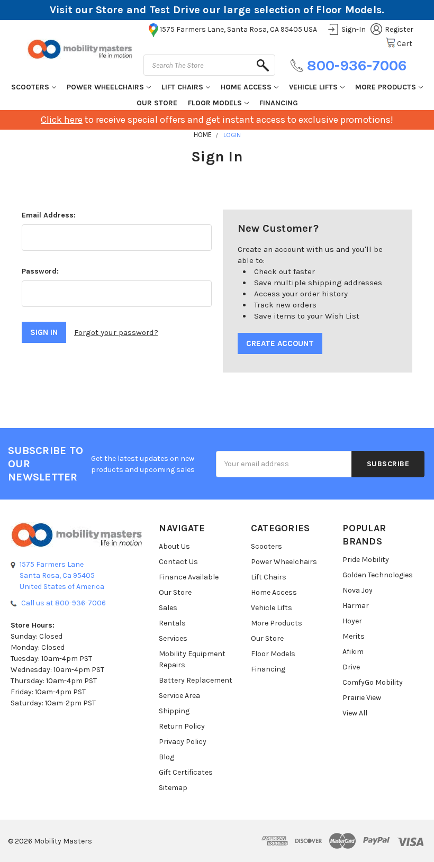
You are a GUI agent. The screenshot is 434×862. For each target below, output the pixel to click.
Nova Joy (357, 590)
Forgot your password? (116, 332)
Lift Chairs (182, 87)
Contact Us (178, 561)
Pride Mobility (365, 559)
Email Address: (49, 215)
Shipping (174, 710)
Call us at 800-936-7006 (63, 602)
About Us (174, 546)
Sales (168, 607)
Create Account (280, 343)
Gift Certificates (186, 772)
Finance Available (189, 577)
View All (354, 713)
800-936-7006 (357, 65)
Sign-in (353, 29)
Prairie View (361, 697)
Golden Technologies (377, 574)
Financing (278, 102)
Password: (40, 271)
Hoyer (352, 620)
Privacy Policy (182, 741)
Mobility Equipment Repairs (192, 659)
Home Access (246, 87)
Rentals (172, 623)
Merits (353, 636)
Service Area (179, 695)
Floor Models (215, 102)
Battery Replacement (195, 680)
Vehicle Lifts (313, 87)
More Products (385, 87)
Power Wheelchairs (105, 87)
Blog (166, 756)
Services (173, 638)
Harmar (355, 605)
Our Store (157, 102)
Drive (351, 667)
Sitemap (173, 787)
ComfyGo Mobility (372, 682)
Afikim (353, 651)
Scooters (30, 87)
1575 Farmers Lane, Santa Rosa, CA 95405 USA (238, 29)
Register (399, 29)
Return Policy (182, 726)
